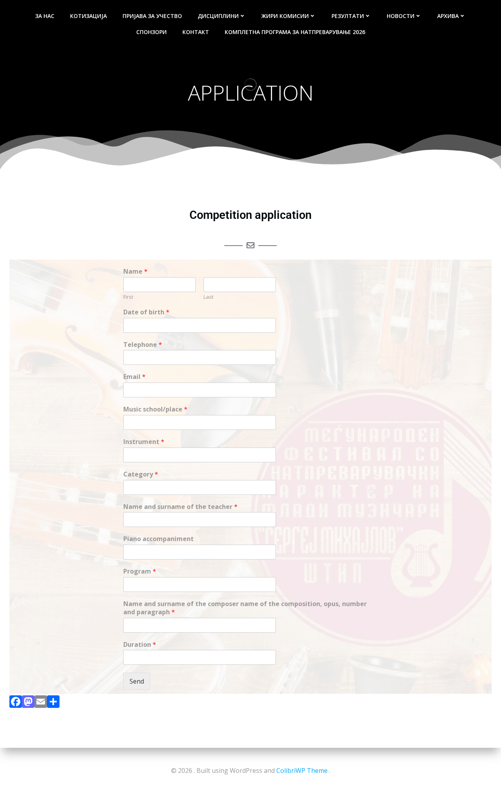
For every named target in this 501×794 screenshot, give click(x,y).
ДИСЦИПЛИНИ (218, 16)
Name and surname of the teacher (180, 507)
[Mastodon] (28, 703)
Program (139, 571)
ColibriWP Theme (302, 770)
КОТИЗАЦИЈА (88, 16)
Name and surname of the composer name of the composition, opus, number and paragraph (245, 608)
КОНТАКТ (195, 32)
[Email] (40, 703)
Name (135, 271)
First (128, 297)
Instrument (143, 442)
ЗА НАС (44, 16)
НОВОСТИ (400, 16)
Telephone (142, 345)
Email (134, 377)
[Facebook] (15, 703)
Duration (139, 645)
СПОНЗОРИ (151, 32)
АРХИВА (448, 16)
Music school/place (155, 409)
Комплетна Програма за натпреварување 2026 (295, 32)
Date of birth (146, 312)
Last (208, 297)
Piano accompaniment (158, 539)
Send (137, 681)
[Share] (53, 703)
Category (140, 474)
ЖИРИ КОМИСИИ (285, 16)
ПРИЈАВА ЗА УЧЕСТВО (152, 16)
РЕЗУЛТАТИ (348, 16)
